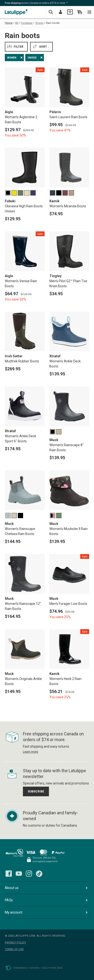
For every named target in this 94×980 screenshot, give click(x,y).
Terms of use (14, 949)
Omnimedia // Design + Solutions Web (38, 968)
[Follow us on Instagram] (29, 873)
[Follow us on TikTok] (39, 873)
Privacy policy (15, 942)
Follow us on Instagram (29, 873)
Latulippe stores (17, 12)
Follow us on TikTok (39, 873)
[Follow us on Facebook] (9, 873)
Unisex (32, 57)
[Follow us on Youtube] (19, 873)
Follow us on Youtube (19, 873)
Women (11, 57)
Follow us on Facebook (9, 873)
